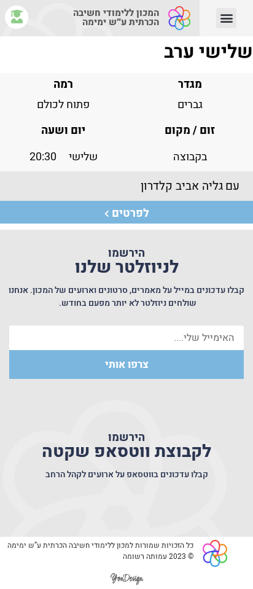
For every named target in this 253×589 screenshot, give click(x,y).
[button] (226, 18)
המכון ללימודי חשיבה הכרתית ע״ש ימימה (116, 17)
